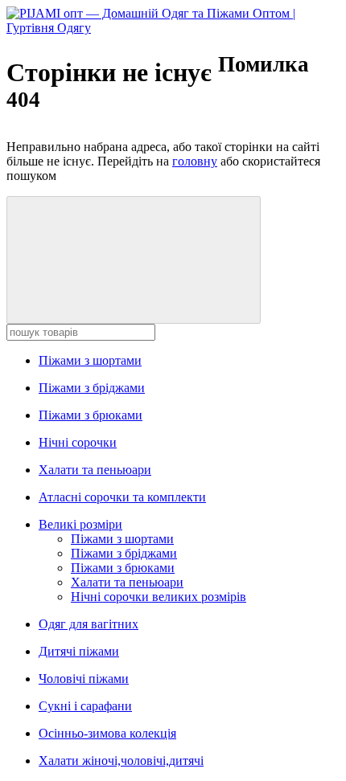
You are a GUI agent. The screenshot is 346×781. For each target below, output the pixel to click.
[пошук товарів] (133, 260)
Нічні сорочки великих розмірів (158, 596)
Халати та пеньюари (95, 469)
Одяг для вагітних (88, 624)
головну (194, 161)
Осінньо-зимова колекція (107, 733)
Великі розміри (80, 524)
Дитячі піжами (79, 651)
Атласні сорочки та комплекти (122, 497)
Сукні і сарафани (85, 706)
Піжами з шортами (90, 360)
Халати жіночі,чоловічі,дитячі (121, 760)
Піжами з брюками (90, 415)
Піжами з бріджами (92, 388)
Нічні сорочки (78, 442)
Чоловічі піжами (84, 678)
